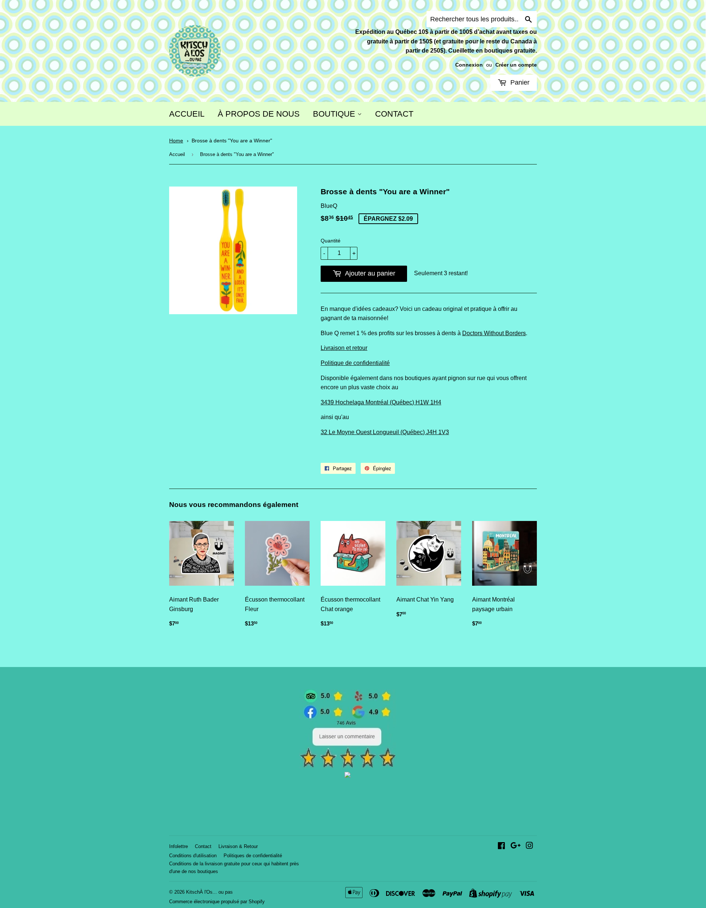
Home (176, 140)
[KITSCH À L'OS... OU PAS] (347, 776)
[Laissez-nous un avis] (347, 766)
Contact (203, 846)
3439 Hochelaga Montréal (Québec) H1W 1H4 (381, 402)
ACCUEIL (186, 113)
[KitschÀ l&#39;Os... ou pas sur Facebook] (501, 846)
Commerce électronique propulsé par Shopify (217, 901)
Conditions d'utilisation (193, 855)
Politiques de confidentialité (253, 855)
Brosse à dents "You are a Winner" (232, 140)
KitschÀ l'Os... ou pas (209, 892)
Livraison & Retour (238, 846)
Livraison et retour (344, 348)
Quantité (330, 241)
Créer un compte (516, 65)
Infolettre (178, 846)
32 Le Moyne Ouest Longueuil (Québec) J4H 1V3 (385, 432)
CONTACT (394, 113)
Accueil (177, 154)
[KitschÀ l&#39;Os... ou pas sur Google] (515, 846)
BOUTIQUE (335, 113)
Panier (519, 82)
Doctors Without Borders (494, 333)
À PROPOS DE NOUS (259, 113)
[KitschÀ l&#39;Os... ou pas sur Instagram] (529, 846)
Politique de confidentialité (355, 363)
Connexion (469, 65)
